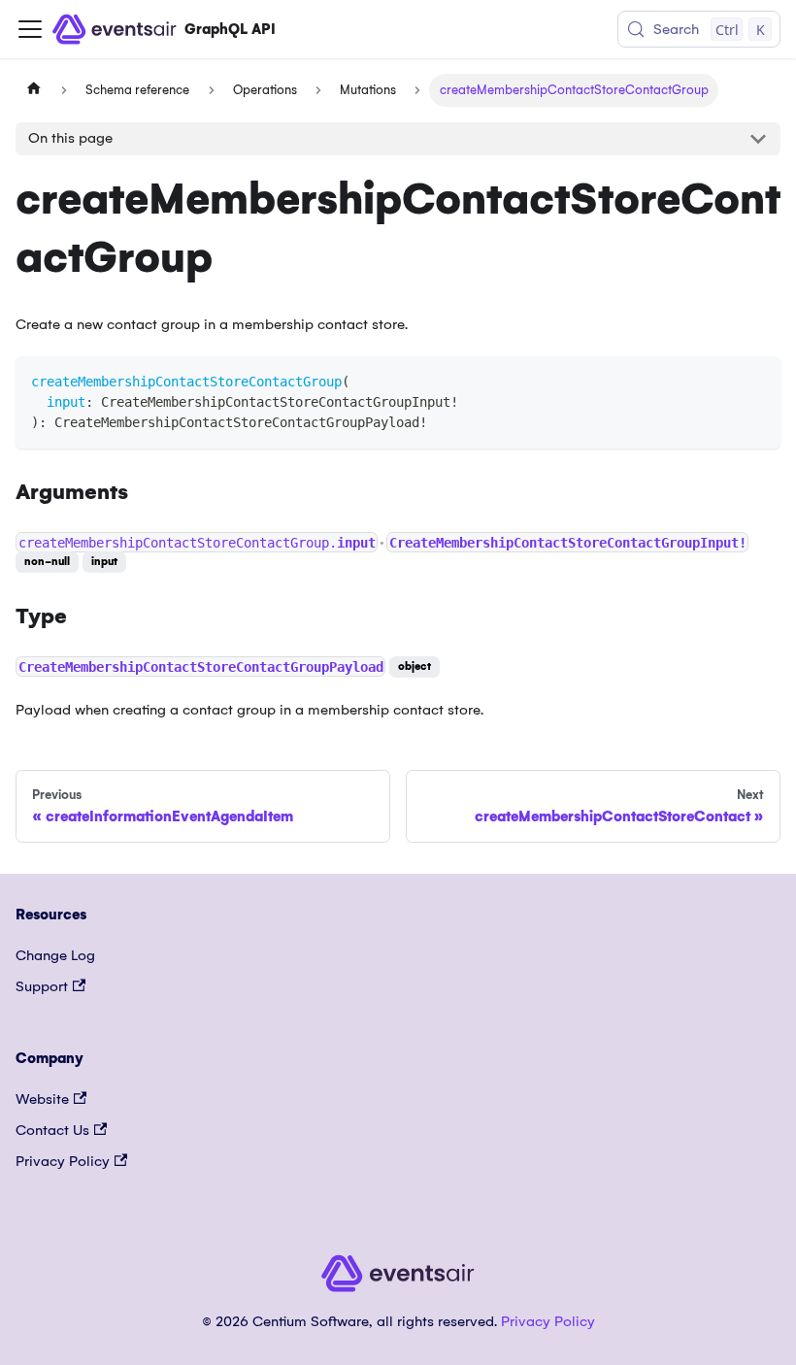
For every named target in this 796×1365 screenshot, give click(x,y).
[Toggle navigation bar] (30, 29)
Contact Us (52, 1130)
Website (42, 1099)
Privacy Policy (63, 1161)
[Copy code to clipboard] (757, 380)
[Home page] (34, 90)
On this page (70, 138)
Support (42, 986)
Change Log (55, 955)
